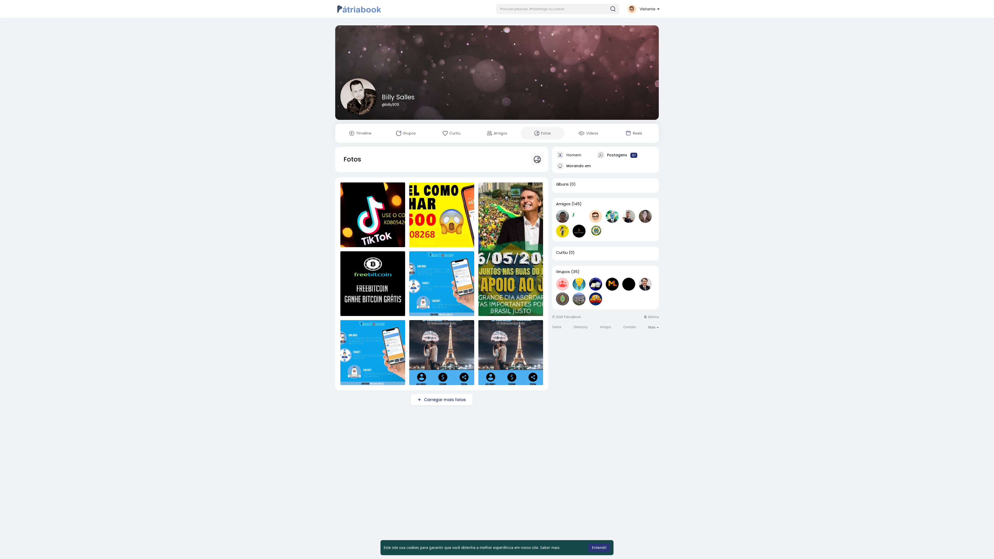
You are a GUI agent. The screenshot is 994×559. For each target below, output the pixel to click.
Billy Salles (398, 97)
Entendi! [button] (599, 547)
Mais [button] (652, 327)
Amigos (563, 204)
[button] (557, 9)
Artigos (605, 327)
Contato (629, 327)
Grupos (563, 272)
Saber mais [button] (550, 547)
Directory (581, 327)
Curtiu (562, 253)
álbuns (562, 184)
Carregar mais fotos (445, 399)
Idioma (653, 317)
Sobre (556, 327)
